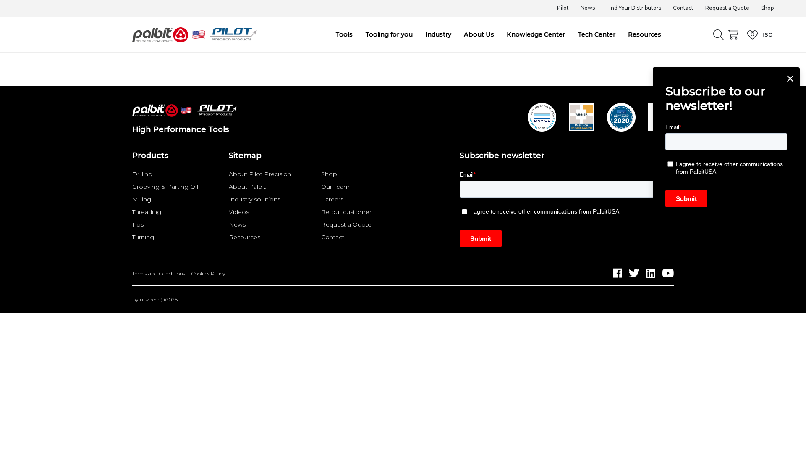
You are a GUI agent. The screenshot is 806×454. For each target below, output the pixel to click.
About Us (479, 34)
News (588, 8)
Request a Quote (727, 8)
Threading (146, 212)
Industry (438, 34)
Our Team (335, 187)
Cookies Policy (208, 273)
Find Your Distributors (634, 8)
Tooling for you (389, 34)
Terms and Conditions (158, 273)
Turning (143, 237)
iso (768, 34)
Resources (644, 34)
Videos (239, 212)
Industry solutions (254, 199)
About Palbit (247, 187)
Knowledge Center (536, 34)
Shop (767, 8)
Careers (332, 199)
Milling (141, 199)
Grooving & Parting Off (165, 187)
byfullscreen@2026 (155, 299)
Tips (138, 224)
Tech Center (596, 34)
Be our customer (346, 212)
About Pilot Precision (260, 174)
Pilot (563, 8)
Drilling (142, 174)
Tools (344, 34)
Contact (683, 8)
